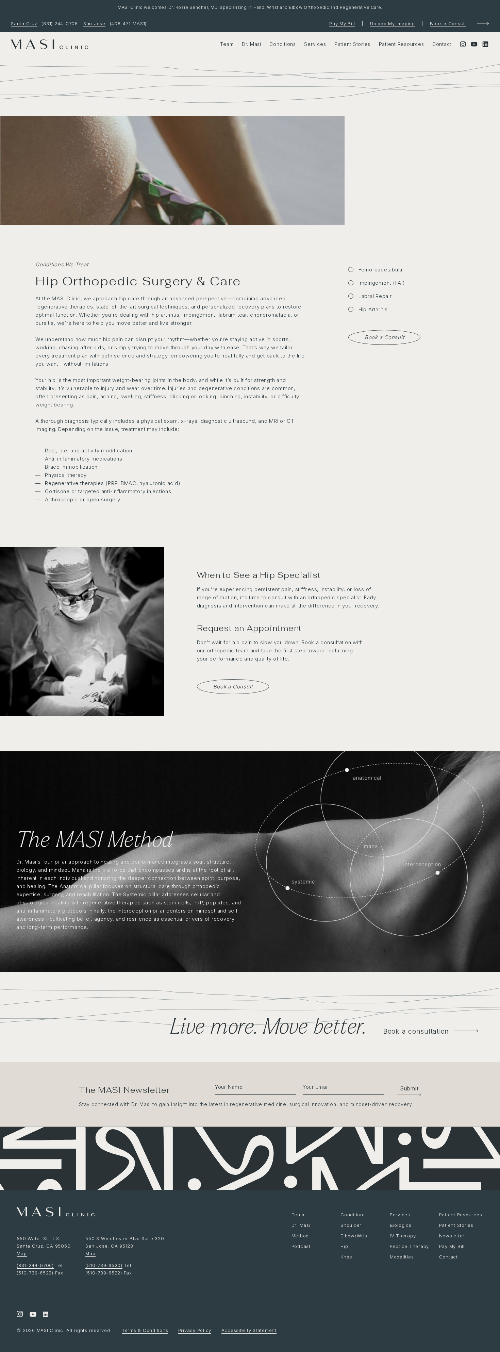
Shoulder (351, 1225)
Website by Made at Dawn (47, 1289)
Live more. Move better (266, 1025)
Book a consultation (416, 1031)
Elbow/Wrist (354, 1235)
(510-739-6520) (103, 1265)
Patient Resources (401, 44)
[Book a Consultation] (483, 23)
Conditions (282, 44)
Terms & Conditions (145, 1330)
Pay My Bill (342, 23)
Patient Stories (352, 44)
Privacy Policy (195, 1330)
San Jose (94, 23)
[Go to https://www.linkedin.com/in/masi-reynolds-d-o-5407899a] (46, 1315)
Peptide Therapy (409, 1246)
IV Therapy (403, 1235)
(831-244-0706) (35, 1265)
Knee (346, 1256)
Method (300, 1235)
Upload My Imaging (392, 23)
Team (226, 44)
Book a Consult (448, 23)
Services (315, 44)
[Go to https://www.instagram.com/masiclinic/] (20, 1315)
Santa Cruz (24, 23)
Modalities (402, 1256)
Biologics (401, 1225)
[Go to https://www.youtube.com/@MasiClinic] (33, 1315)
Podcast (301, 1246)
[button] (405, 1088)
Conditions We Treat (61, 264)
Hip (344, 1246)
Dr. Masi (251, 44)
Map (22, 1253)
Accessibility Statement (249, 1330)
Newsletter (452, 1235)
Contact (441, 44)
